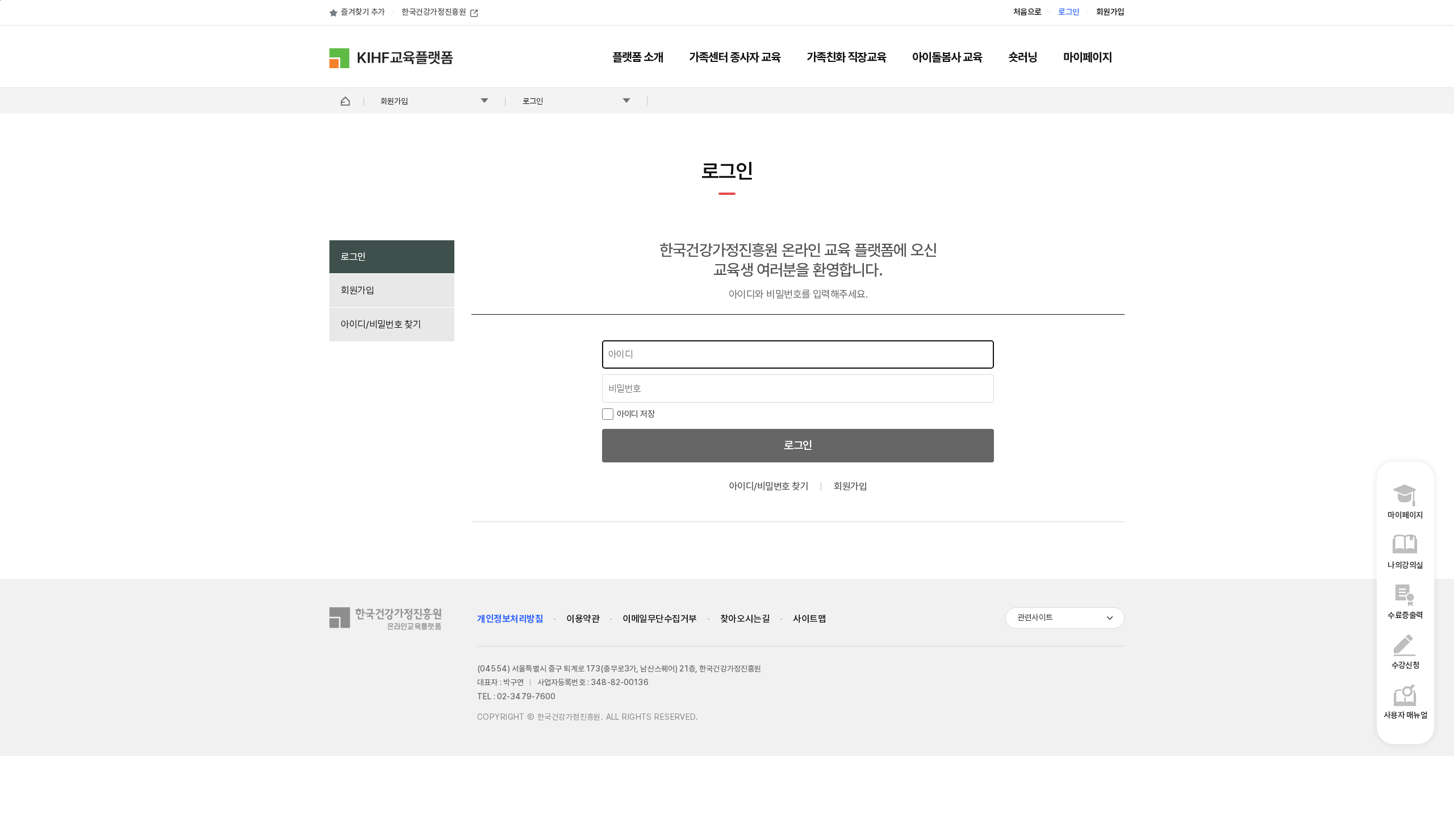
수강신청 (1406, 665)
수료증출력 (1405, 615)
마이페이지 (1087, 58)
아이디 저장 (635, 414)
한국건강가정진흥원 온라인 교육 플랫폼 (392, 58)
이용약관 (582, 619)
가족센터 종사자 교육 (734, 58)
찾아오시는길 (745, 619)
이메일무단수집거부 (659, 619)
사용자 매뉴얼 (1405, 715)
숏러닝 (1022, 58)
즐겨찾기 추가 (363, 12)
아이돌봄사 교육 (947, 58)
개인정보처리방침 (510, 619)
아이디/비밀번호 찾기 (381, 324)
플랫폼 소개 (637, 58)
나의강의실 (1405, 565)
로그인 (1069, 12)
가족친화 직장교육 (846, 58)
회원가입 (1110, 12)
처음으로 (1027, 12)
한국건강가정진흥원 (434, 12)
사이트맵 (809, 619)
